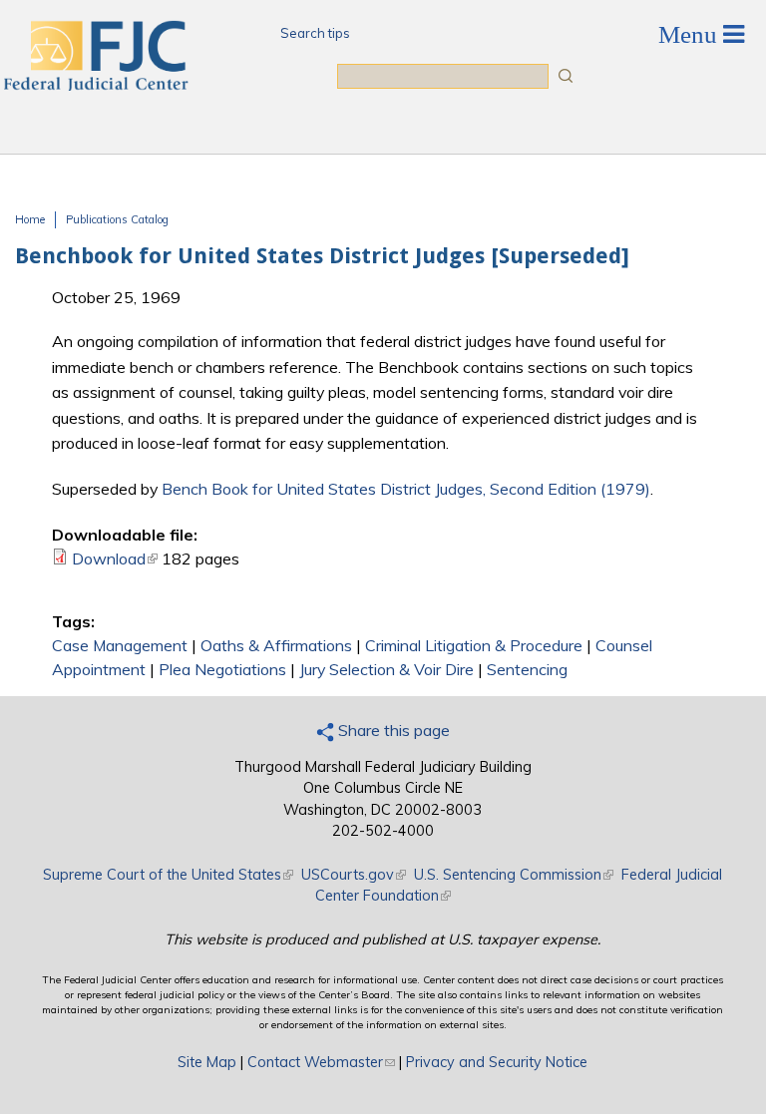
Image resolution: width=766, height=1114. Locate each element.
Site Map (207, 1062)
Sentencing (527, 669)
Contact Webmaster (321, 1062)
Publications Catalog (117, 219)
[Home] (95, 85)
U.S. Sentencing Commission (513, 875)
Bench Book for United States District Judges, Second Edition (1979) (406, 489)
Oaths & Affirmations (276, 645)
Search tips (315, 33)
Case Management (120, 645)
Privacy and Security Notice (496, 1062)
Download (115, 558)
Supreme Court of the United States (168, 875)
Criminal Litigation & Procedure (473, 645)
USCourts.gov (353, 875)
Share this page (392, 730)
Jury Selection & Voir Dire (386, 669)
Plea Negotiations (222, 669)
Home (30, 219)
